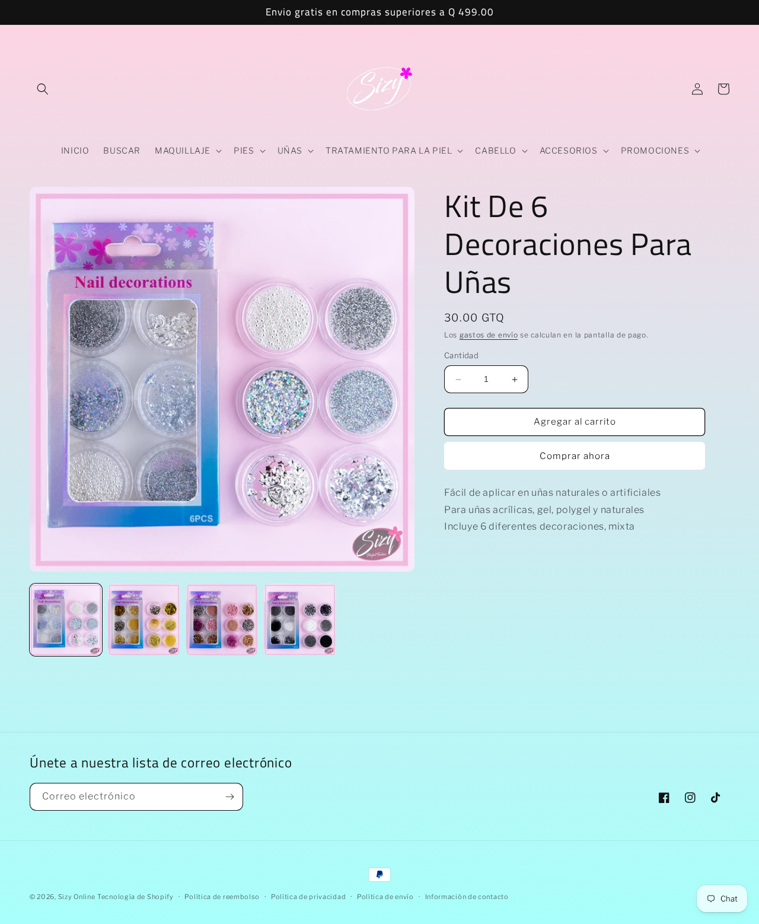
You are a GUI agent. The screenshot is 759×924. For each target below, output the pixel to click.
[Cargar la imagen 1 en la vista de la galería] (66, 620)
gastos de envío (489, 334)
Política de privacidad (308, 897)
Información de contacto (467, 897)
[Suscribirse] (229, 797)
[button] (43, 89)
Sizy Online (76, 897)
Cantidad (461, 356)
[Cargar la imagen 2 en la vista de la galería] (144, 620)
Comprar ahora (575, 456)
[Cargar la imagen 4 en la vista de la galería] (300, 620)
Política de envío (385, 897)
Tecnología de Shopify (135, 897)
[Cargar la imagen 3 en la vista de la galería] (222, 620)
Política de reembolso (222, 897)
